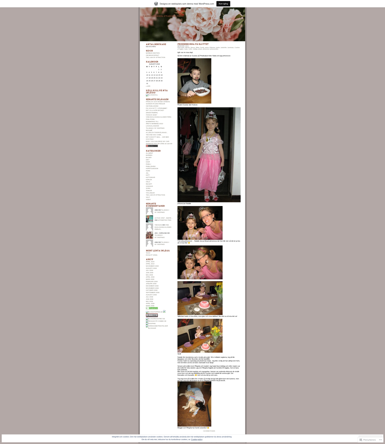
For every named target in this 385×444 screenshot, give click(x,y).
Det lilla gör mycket (155, 110)
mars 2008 (150, 306)
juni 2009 (149, 272)
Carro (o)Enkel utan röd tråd (163, 16)
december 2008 (152, 286)
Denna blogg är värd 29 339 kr (159, 143)
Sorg (148, 188)
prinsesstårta (214, 49)
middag (195, 49)
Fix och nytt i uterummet (156, 108)
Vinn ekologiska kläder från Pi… (163, 227)
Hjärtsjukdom (152, 168)
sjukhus (149, 186)
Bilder (148, 157)
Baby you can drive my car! (157, 141)
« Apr (148, 86)
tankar (149, 190)
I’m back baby (151, 115)
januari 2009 (151, 283)
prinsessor (206, 49)
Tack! (148, 253)
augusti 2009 (151, 268)
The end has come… (154, 135)
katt (148, 175)
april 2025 (150, 261)
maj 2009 (149, 275)
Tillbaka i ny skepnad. (155, 128)
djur (148, 162)
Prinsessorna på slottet (193, 44)
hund (148, 171)
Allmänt (149, 153)
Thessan (158, 225)
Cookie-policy (196, 439)
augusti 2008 (151, 295)
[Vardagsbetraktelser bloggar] (159, 328)
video (148, 199)
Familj (148, 164)
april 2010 (150, 264)
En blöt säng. (152, 255)
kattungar (150, 177)
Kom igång (223, 4)
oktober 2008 (151, 290)
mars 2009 (150, 279)
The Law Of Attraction (155, 57)
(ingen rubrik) (152, 112)
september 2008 (152, 292)
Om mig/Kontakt (152, 55)
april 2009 (150, 277)
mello (190, 49)
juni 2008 (149, 299)
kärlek (149, 179)
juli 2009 (149, 270)
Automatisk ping (164, 220)
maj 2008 (149, 301)
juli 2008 (149, 297)
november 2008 (152, 288)
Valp (148, 197)
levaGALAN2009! (152, 126)
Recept (149, 184)
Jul (147, 173)
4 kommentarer (209, 431)
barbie (218, 47)
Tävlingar (150, 193)
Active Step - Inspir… (164, 218)
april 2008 (150, 303)
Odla (148, 182)
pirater (200, 49)
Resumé (149, 130)
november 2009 (152, 266)
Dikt (147, 160)
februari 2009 (152, 281)
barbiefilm (224, 47)
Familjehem (150, 166)
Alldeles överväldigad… (157, 132)
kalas (186, 49)
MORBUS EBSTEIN (153, 53)
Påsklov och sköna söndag (158, 101)
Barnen (149, 155)
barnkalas (231, 47)
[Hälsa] (152, 309)
